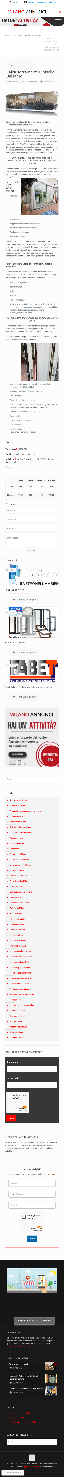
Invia (29, 550)
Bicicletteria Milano (18, 843)
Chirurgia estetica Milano (20, 865)
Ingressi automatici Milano (21, 957)
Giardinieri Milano (17, 924)
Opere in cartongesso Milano (22, 978)
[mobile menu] (60, 11)
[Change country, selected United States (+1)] (11, 1194)
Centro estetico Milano (19, 859)
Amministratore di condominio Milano (25, 811)
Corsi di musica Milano (19, 881)
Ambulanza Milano (17, 805)
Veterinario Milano (17, 1037)
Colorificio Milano (17, 870)
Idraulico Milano (16, 935)
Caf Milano (14, 849)
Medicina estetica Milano (20, 973)
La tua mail (13, 1078)
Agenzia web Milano (18, 800)
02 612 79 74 (23, 449)
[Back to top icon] (32, 1458)
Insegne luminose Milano (20, 962)
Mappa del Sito (18, 1417)
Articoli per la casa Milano (20, 827)
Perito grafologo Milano (19, 989)
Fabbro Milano (16, 913)
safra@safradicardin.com (24, 454)
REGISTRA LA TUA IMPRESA (34, 1320)
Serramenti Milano (51, 41)
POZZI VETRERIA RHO (14, 589)
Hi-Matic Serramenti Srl (15, 642)
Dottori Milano (16, 886)
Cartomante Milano (18, 854)
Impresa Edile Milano (18, 946)
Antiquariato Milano (18, 822)
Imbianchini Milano (18, 940)
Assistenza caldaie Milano (21, 832)
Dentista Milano (16, 897)
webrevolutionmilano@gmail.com (42, 2)
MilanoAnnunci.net (30, 81)
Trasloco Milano (16, 1032)
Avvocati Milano (16, 838)
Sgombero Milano (17, 1016)
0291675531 (17, 2)
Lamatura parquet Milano (20, 967)
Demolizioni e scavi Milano (21, 892)
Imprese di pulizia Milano (20, 951)
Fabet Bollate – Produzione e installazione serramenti (28, 687)
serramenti (35, 263)
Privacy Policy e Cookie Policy (24, 1422)
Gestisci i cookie (12, 1472)
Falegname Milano (17, 919)
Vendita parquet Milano (19, 984)
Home (49, 38)
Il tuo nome (13, 1062)
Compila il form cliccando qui (19, 1346)
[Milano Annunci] (26, 11)
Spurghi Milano (16, 1021)
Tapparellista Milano (18, 1027)
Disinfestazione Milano (19, 903)
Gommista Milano (17, 930)
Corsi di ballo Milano (18, 876)
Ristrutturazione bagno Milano (22, 1005)
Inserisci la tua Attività (21, 1413)
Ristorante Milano (17, 1000)
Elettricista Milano (17, 908)
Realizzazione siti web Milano (22, 994)
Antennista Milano (17, 816)
